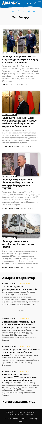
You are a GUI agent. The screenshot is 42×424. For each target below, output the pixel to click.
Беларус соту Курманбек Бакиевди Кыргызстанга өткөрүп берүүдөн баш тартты (17, 184)
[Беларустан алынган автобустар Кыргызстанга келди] (21, 226)
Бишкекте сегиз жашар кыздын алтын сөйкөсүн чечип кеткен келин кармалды (18, 325)
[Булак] (11, 3)
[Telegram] (18, 11)
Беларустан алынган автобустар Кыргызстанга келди (18, 244)
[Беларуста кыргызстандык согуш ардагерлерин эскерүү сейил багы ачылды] (21, 41)
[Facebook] (8, 11)
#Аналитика (21, 412)
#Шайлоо (29, 415)
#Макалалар (31, 412)
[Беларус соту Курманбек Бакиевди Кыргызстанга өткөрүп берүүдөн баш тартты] (21, 164)
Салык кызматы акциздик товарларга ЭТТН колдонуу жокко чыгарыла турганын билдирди (19, 377)
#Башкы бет (10, 412)
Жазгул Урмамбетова (10, 146)
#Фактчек (12, 415)
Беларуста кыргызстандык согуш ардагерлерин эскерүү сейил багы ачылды (20, 59)
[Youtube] (34, 11)
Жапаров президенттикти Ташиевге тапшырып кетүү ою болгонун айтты (21, 352)
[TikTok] (24, 11)
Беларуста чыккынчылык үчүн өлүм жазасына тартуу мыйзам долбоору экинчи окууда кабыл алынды (19, 122)
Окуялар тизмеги (9, 53)
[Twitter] (29, 11)
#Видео (21, 415)
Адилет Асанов (8, 85)
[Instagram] (13, 11)
